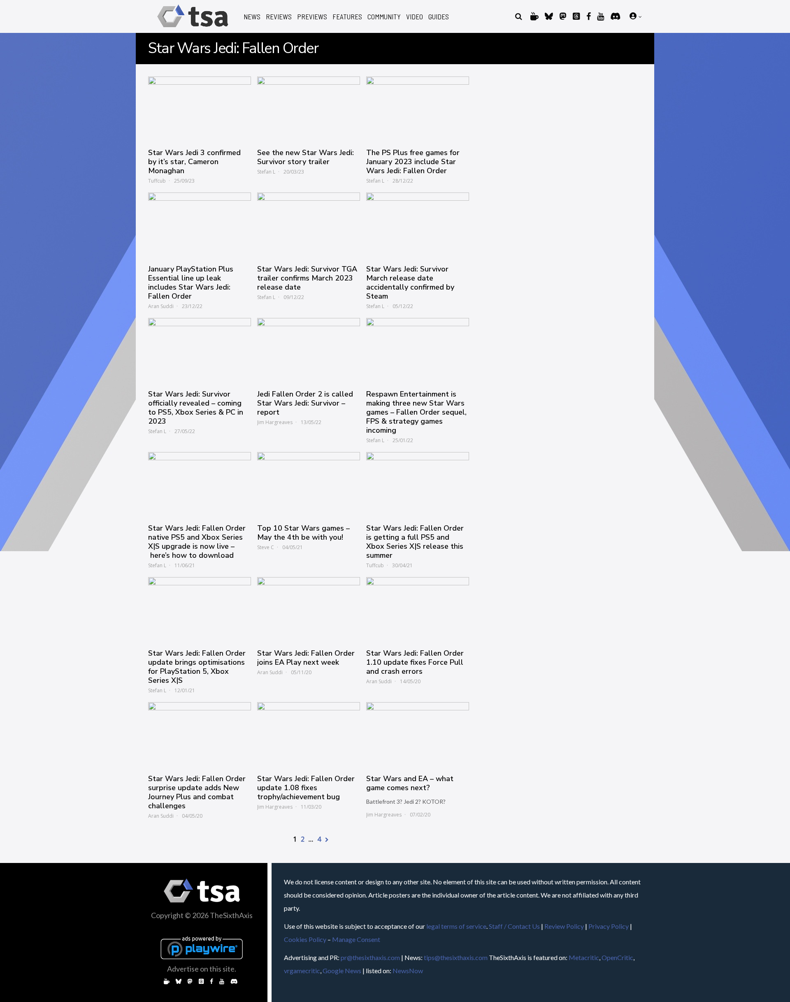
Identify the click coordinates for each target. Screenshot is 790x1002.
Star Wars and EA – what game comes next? (409, 783)
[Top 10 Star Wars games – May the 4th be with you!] (308, 483)
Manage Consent (356, 939)
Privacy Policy (608, 926)
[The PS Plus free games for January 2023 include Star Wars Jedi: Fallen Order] (417, 108)
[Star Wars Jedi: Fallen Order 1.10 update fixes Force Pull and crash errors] (417, 608)
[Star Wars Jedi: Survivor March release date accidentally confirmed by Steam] (417, 224)
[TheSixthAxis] (192, 29)
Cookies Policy (305, 939)
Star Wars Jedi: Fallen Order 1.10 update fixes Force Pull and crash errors (415, 662)
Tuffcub (157, 180)
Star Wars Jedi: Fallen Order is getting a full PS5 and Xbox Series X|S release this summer (415, 541)
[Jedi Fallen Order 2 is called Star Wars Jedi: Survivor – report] (308, 349)
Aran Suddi (161, 306)
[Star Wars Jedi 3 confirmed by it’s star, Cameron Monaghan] (199, 108)
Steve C (265, 547)
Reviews (279, 16)
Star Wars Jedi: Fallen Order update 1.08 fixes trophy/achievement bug (306, 788)
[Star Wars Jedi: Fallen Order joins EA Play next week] (308, 608)
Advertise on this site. (201, 968)
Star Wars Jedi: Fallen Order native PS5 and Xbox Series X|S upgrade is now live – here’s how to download (197, 541)
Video (414, 16)
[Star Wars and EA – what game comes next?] (417, 733)
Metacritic (584, 957)
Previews (312, 16)
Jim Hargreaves (275, 422)
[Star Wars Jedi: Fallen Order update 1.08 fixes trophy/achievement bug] (308, 733)
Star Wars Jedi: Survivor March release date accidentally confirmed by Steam (410, 282)
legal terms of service (456, 926)
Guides (438, 16)
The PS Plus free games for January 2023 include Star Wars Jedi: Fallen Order (413, 162)
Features (347, 16)
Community (384, 16)
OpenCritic (617, 957)
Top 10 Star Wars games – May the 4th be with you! (303, 532)
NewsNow (408, 970)
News (252, 16)
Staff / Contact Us (514, 926)
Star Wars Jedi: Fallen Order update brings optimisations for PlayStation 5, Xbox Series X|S (197, 666)
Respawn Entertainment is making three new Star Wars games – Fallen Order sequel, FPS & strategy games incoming (416, 412)
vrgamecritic (302, 970)
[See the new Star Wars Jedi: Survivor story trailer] (308, 108)
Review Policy (564, 926)
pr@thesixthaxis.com (370, 957)
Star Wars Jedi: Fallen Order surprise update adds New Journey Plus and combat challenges (197, 792)
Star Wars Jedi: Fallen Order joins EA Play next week (306, 657)
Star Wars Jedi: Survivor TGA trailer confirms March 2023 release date (307, 278)
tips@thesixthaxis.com (456, 957)
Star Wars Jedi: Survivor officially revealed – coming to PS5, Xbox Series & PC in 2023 (195, 407)
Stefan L (266, 171)
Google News (342, 970)
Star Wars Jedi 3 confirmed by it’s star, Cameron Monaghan (194, 162)
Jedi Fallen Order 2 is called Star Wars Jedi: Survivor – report (305, 403)
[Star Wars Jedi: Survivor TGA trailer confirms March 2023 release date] (308, 224)
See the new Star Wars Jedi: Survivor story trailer (305, 157)
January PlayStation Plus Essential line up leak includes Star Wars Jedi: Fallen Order (190, 282)
